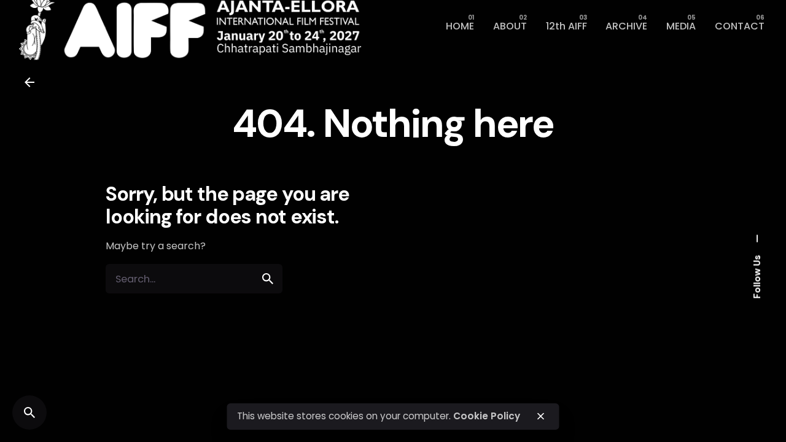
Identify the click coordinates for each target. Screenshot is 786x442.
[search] (267, 278)
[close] (541, 416)
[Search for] (194, 278)
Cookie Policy (486, 415)
